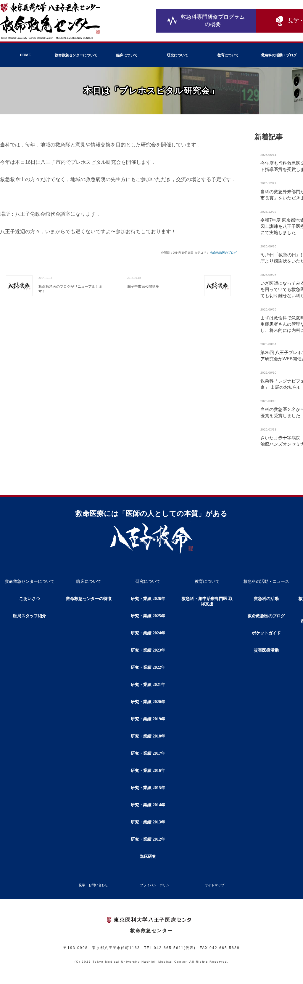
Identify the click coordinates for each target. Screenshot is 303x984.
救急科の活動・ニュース (266, 581)
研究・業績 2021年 (148, 684)
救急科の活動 (266, 598)
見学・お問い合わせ (93, 885)
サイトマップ (214, 885)
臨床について (127, 55)
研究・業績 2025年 (148, 616)
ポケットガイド (266, 633)
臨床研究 (148, 856)
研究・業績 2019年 (148, 719)
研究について (177, 55)
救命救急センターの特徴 (89, 598)
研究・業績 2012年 (148, 839)
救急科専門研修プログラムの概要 (213, 20)
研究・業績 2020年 (148, 702)
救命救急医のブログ (223, 252)
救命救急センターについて (76, 55)
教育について (228, 55)
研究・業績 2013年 (148, 822)
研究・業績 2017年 (148, 753)
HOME (25, 55)
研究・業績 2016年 (148, 770)
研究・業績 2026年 (148, 598)
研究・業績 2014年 (148, 805)
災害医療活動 (266, 650)
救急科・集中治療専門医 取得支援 (207, 601)
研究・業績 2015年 (148, 787)
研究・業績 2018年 (148, 736)
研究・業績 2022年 (148, 667)
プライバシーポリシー (156, 885)
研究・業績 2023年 (148, 650)
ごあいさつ (29, 598)
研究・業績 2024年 (148, 633)
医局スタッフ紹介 (29, 616)
